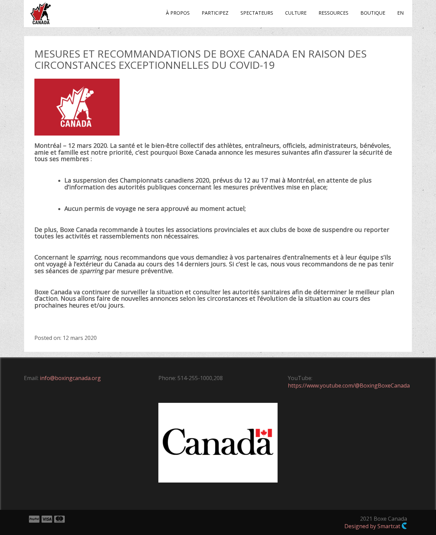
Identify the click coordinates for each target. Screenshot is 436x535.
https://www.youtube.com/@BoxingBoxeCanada (349, 385)
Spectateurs (256, 13)
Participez (215, 13)
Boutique (372, 13)
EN (400, 13)
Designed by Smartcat (373, 526)
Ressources (333, 13)
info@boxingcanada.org (70, 378)
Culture (296, 13)
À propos (178, 13)
